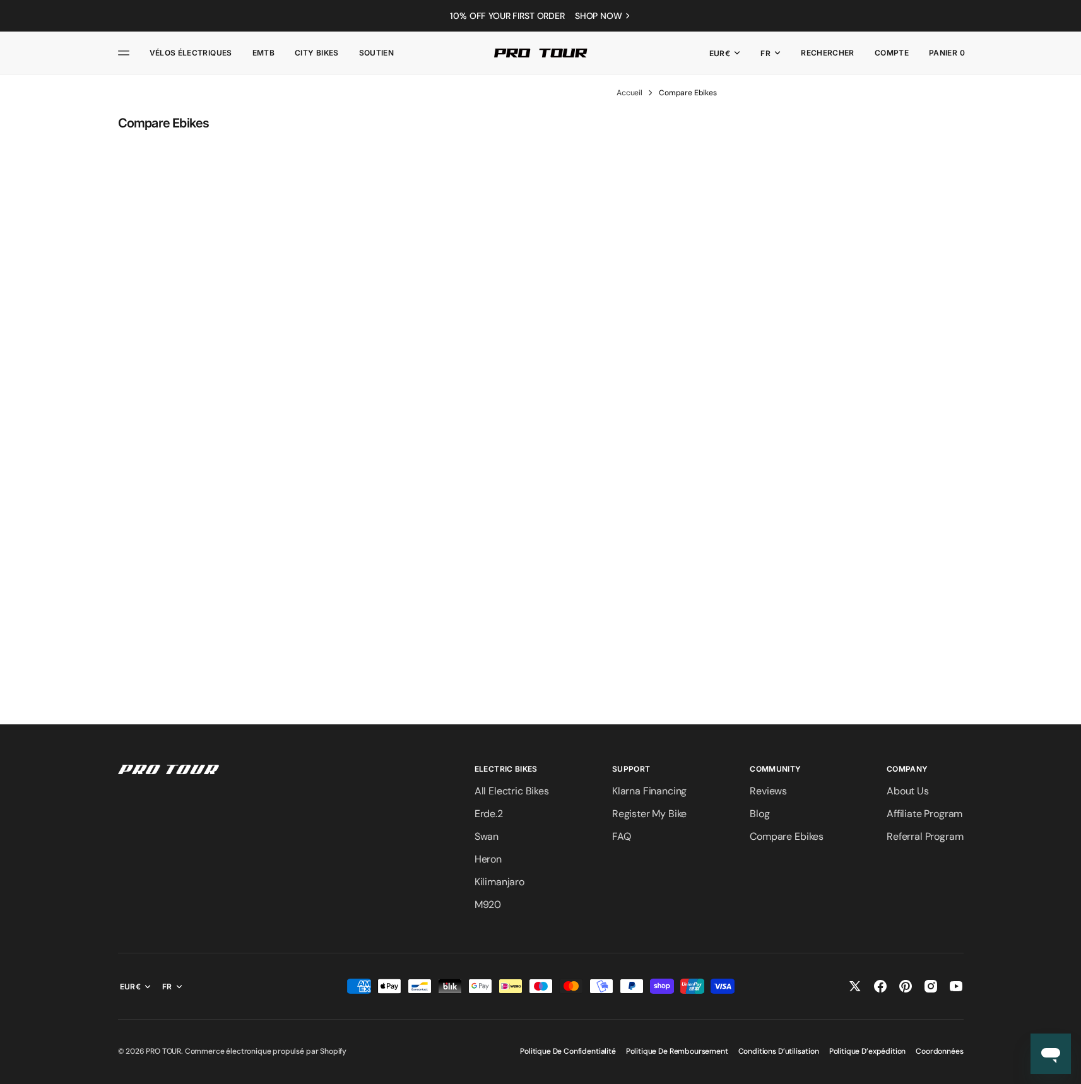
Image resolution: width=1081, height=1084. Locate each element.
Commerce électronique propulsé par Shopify (265, 1051)
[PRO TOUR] (540, 53)
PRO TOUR (163, 1051)
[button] (827, 53)
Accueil (629, 93)
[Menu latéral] (125, 53)
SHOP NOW (598, 15)
